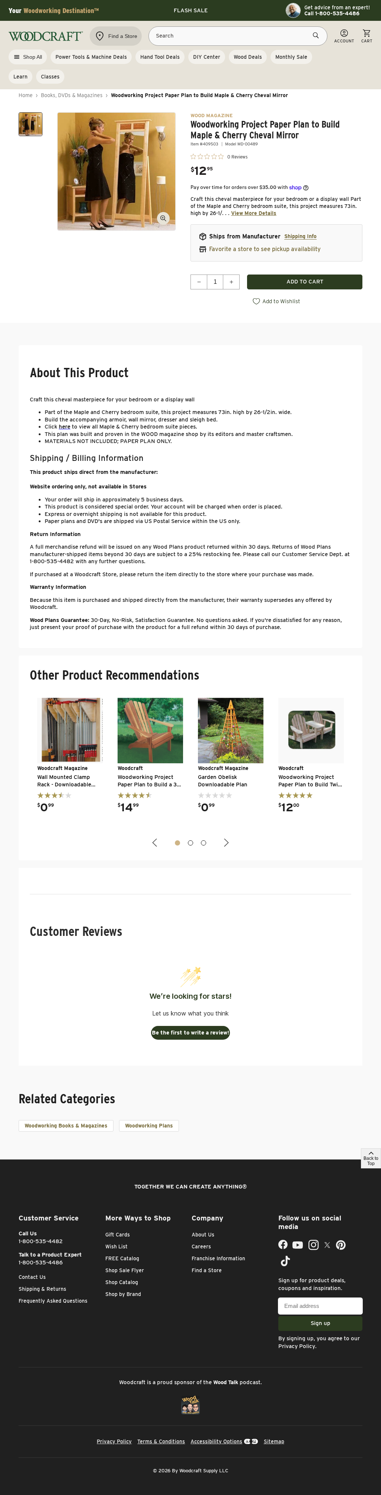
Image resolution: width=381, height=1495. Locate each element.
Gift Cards (117, 1235)
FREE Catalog (122, 1258)
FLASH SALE (191, 10)
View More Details (253, 213)
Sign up (320, 1323)
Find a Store (207, 1270)
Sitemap (274, 1441)
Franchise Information (218, 1258)
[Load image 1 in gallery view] (30, 124)
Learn (20, 77)
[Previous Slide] (155, 842)
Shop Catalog (121, 1282)
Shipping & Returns (42, 1289)
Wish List (116, 1246)
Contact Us (32, 1277)
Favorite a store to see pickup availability (265, 249)
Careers (201, 1246)
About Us (203, 1235)
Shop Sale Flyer (124, 1270)
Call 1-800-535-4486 (331, 13)
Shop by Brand (123, 1294)
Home (26, 95)
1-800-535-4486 (41, 1262)
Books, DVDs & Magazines (72, 95)
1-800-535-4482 (41, 1241)
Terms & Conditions (161, 1441)
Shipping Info (300, 236)
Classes (50, 77)
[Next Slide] (225, 842)
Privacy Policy (296, 1346)
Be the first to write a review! (190, 1032)
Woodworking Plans (149, 1126)
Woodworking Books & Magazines (66, 1126)
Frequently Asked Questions (53, 1301)
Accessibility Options (216, 1441)
